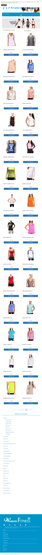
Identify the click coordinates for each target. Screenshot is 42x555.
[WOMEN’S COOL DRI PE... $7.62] (30, 361)
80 (21, 409)
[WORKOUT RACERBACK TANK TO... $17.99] (30, 227)
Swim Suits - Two (9, 428)
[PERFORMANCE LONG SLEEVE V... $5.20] (30, 66)
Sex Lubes (5, 485)
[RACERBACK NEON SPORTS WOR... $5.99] (11, 387)
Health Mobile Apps (7, 456)
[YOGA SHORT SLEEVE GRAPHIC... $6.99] (11, 200)
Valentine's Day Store (7, 493)
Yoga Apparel (8, 433)
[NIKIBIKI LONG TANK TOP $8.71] (30, 387)
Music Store (6, 480)
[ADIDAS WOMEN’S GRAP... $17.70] (11, 227)
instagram (26, 525)
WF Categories (5, 540)
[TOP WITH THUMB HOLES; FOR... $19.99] (11, 173)
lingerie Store (6, 465)
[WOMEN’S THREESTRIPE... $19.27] (30, 93)
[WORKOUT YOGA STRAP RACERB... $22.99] (11, 280)
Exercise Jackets (9, 421)
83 (28, 409)
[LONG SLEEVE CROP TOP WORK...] (30, 146)
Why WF (4, 532)
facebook (4, 525)
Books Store (6, 438)
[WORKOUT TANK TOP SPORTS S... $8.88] (30, 200)
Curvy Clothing (8, 419)
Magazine (5, 468)
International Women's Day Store (9, 461)
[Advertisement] (21, 505)
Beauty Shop (6, 436)
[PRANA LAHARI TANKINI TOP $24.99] (30, 280)
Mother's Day (6, 478)
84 (30, 409)
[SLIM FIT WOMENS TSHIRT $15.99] (30, 119)
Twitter (9, 525)
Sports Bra (8, 426)
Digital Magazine (5, 535)
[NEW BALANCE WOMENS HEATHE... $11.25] (11, 66)
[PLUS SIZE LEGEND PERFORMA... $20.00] (30, 39)
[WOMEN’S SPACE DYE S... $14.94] (30, 307)
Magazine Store (6, 470)
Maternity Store (6, 473)
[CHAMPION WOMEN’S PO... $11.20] (11, 307)
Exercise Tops (8, 425)
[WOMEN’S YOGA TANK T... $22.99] (11, 253)
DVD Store (5, 446)
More (4, 475)
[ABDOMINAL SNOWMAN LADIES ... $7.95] (11, 146)
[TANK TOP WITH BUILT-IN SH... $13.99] (11, 93)
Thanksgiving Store (7, 490)
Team (4, 546)
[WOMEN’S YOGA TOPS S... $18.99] (11, 361)
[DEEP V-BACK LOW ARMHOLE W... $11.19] (11, 119)
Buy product (11, 54)
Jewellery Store (6, 463)
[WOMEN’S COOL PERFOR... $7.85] (30, 334)
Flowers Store (6, 448)
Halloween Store (6, 451)
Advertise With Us (5, 534)
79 (19, 409)
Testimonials (5, 548)
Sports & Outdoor (7, 488)
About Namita (5, 545)
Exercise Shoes (8, 423)
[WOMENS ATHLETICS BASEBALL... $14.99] (30, 253)
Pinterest (20, 525)
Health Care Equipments (8, 453)
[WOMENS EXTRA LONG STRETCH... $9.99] (11, 39)
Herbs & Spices (6, 458)
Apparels (5, 418)
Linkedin (15, 525)
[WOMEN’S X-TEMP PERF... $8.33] (11, 334)
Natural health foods (7, 483)
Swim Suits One (8, 430)
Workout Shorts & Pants (10, 432)
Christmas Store (6, 441)
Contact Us (4, 550)
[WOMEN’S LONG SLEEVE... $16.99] (30, 173)
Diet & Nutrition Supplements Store (10, 443)
